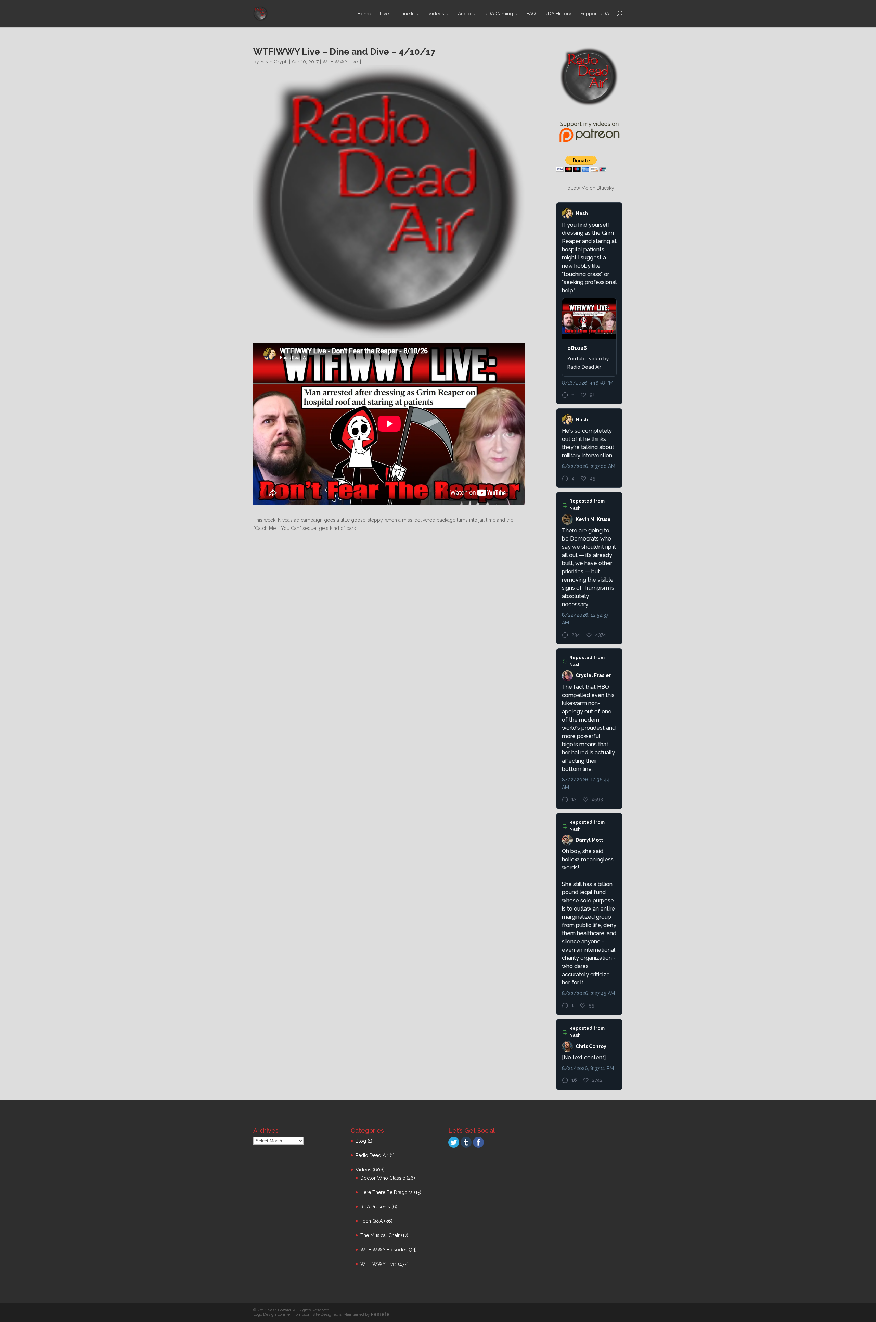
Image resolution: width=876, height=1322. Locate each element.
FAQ (531, 13)
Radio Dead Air (372, 1155)
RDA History (558, 13)
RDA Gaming (499, 13)
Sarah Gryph (274, 61)
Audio (464, 13)
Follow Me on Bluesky (589, 188)
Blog (361, 1141)
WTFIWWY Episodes (383, 1250)
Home (364, 13)
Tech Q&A (371, 1221)
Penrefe (380, 1314)
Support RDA (594, 13)
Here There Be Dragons (386, 1192)
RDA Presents (375, 1206)
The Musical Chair (380, 1235)
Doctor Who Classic (382, 1178)
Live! (385, 13)
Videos (436, 13)
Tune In (407, 13)
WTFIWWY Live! (340, 61)
